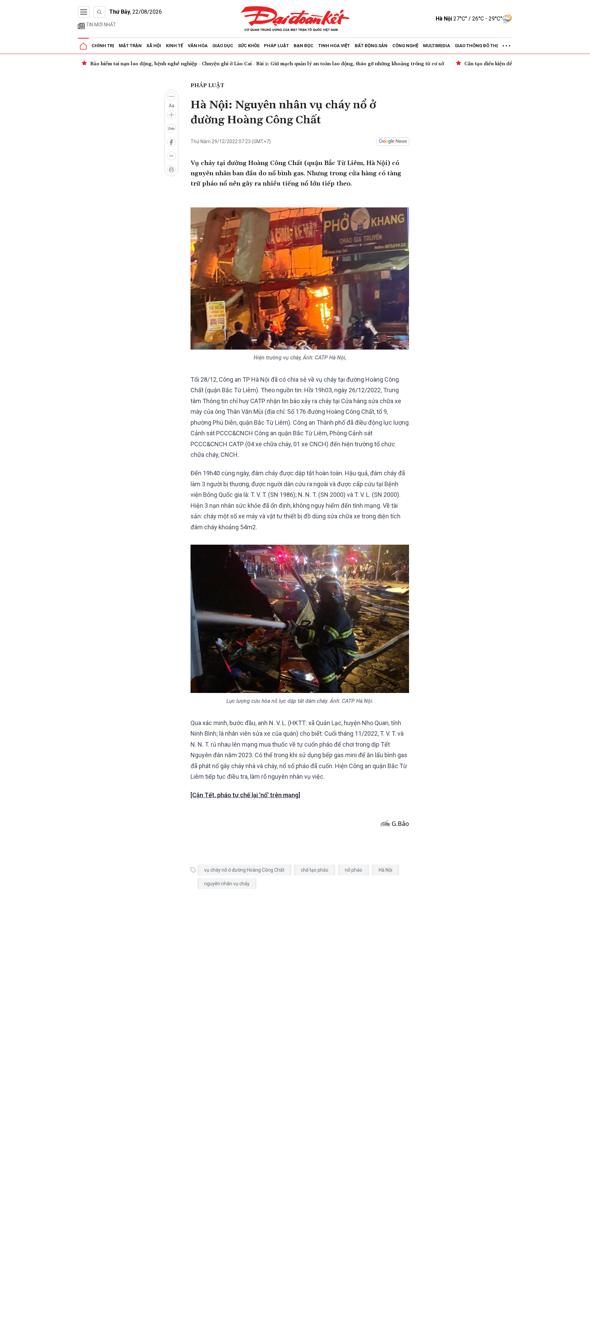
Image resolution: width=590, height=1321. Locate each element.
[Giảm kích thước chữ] (171, 96)
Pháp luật (276, 45)
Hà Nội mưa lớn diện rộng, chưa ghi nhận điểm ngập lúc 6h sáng (493, 64)
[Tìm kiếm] (99, 12)
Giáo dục (222, 45)
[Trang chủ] (83, 46)
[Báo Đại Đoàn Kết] (295, 18)
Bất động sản (371, 45)
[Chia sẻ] (583, 1312)
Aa (171, 105)
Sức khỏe (248, 45)
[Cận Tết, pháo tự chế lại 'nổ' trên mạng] (245, 795)
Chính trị (103, 45)
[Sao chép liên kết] (171, 156)
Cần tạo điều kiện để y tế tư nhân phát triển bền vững (153, 64)
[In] (171, 169)
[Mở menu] (83, 12)
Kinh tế (174, 45)
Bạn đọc (303, 45)
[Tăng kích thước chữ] (171, 114)
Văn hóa (198, 45)
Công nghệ (405, 45)
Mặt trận (130, 45)
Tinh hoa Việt (334, 45)
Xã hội (153, 45)
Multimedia (436, 45)
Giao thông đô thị (476, 45)
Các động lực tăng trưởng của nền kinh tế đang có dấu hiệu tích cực (316, 64)
